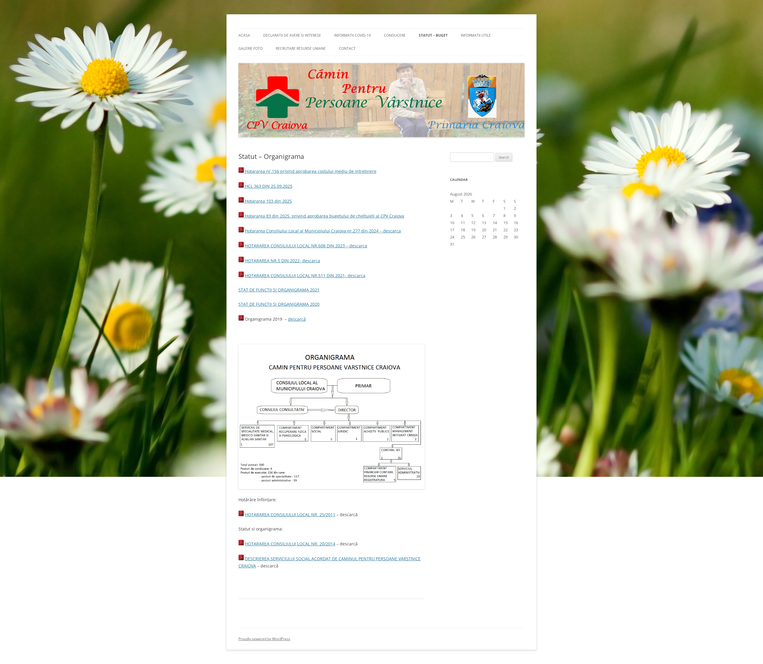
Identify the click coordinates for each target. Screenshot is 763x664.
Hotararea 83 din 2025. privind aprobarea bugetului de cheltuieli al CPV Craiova (324, 216)
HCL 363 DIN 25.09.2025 (268, 186)
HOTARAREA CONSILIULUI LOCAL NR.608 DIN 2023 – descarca (306, 246)
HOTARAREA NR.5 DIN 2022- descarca (282, 260)
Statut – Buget (433, 35)
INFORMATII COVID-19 (352, 35)
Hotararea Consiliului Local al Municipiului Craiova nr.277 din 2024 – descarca (323, 231)
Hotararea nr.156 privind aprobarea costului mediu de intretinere (310, 171)
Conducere (395, 35)
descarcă (297, 319)
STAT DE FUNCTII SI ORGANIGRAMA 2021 (279, 290)
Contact (347, 48)
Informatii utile (476, 35)
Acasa (244, 35)
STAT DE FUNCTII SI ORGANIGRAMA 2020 (279, 304)
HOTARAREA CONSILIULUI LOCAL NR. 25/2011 (290, 514)
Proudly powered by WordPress (264, 638)
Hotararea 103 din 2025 (268, 201)
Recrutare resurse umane (301, 48)
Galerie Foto (250, 48)
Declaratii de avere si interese (292, 35)
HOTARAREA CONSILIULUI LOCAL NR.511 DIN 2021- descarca (305, 275)
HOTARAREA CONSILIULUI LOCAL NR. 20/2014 (290, 544)
